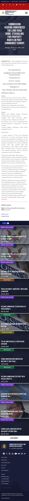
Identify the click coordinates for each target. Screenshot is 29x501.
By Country (3, 465)
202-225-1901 (15, 1)
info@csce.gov (6, 1)
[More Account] (3, 8)
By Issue (3, 467)
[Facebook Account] (3, 4)
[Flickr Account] (20, 4)
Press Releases (4, 470)
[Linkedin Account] (13, 4)
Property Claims (5, 216)
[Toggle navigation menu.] (26, 13)
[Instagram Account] (9, 4)
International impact (5, 462)
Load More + (14, 438)
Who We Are (4, 460)
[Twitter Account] (6, 4)
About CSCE (4, 457)
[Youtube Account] (16, 4)
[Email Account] (23, 4)
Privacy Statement (5, 498)
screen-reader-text (14, 234)
